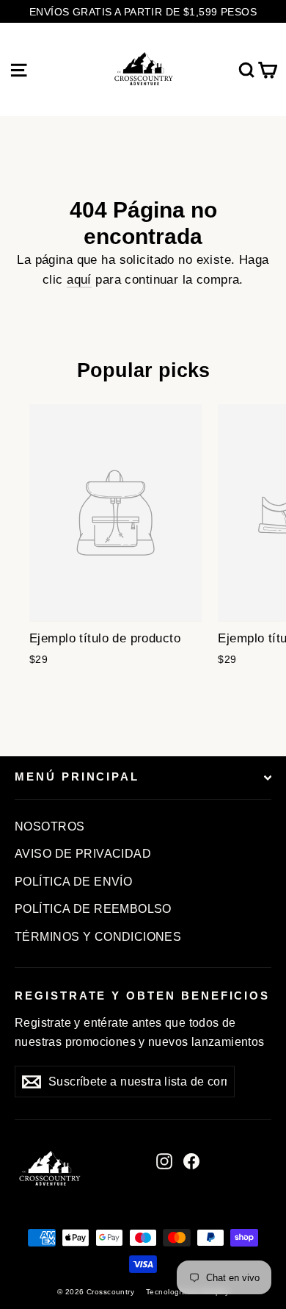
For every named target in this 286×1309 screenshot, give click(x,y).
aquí (79, 280)
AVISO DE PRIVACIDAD (83, 853)
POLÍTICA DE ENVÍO (73, 881)
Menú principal (77, 777)
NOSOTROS (49, 826)
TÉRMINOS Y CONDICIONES (98, 936)
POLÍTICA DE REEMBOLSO (93, 909)
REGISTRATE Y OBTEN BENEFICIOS (142, 996)
